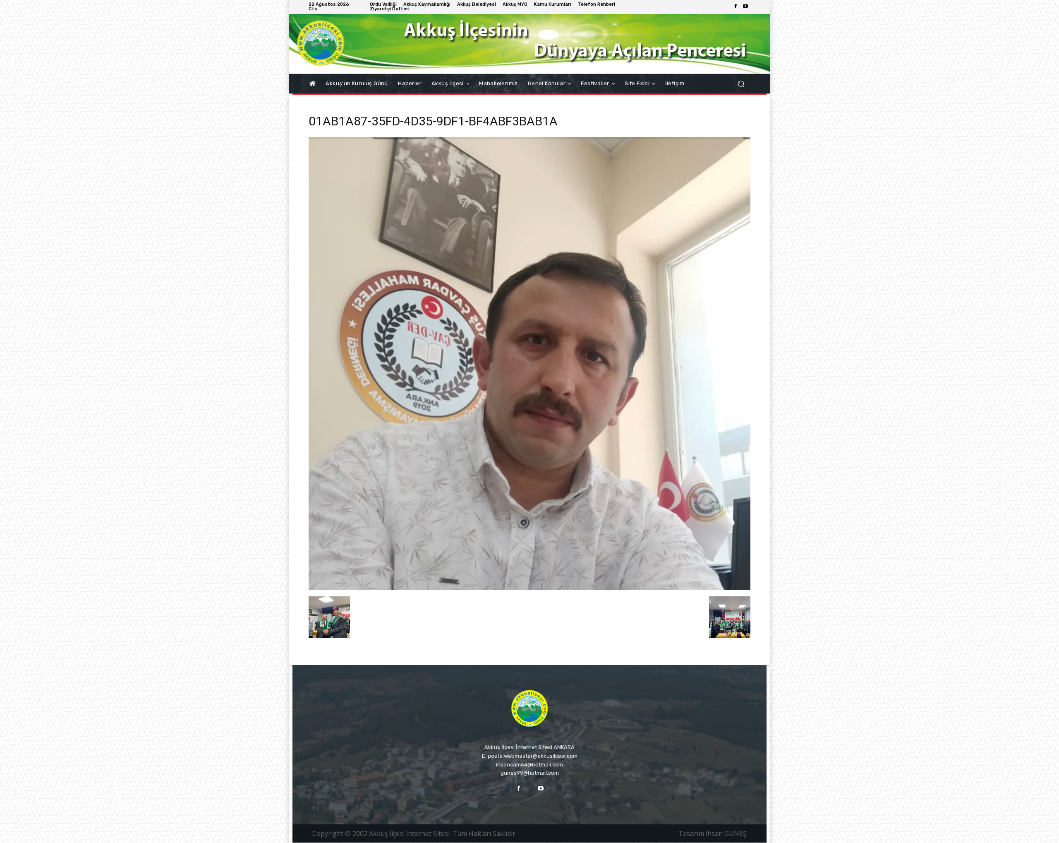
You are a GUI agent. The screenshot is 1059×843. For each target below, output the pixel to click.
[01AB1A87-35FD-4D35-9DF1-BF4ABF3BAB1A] (529, 587)
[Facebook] (735, 7)
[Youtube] (745, 7)
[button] (740, 84)
